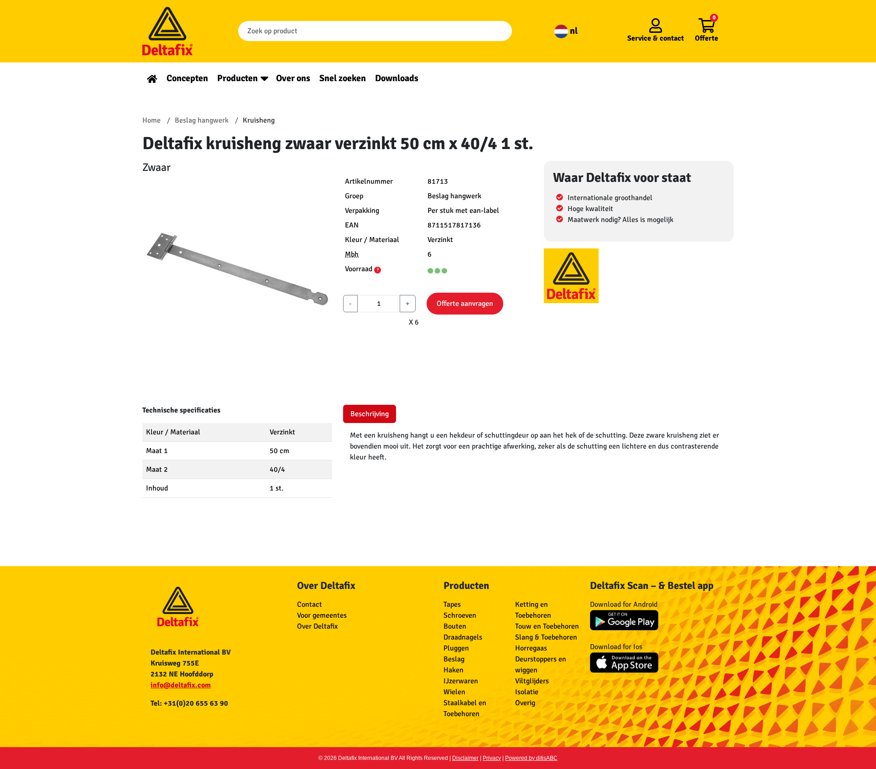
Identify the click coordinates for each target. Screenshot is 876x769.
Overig (525, 702)
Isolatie (526, 692)
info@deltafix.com (181, 685)
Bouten (454, 626)
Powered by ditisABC (531, 758)
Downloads (396, 78)
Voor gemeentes (322, 615)
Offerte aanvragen (465, 303)
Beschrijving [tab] (369, 413)
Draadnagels (462, 637)
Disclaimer (465, 758)
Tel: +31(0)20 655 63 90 (189, 703)
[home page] (152, 78)
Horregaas (531, 648)
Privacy (492, 758)
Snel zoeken (342, 78)
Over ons (293, 78)
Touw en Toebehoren (547, 626)
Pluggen (456, 648)
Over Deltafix (317, 626)
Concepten (187, 78)
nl (573, 30)
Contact (309, 604)
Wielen (454, 692)
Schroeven (459, 615)
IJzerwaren (460, 681)
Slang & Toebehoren (546, 637)
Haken (453, 670)
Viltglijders (532, 681)
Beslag (453, 659)
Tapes (452, 604)
